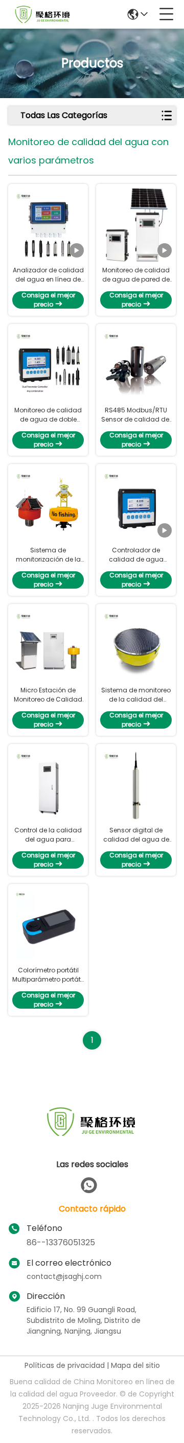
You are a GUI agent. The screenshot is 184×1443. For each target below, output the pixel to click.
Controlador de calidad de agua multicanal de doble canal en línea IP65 (136, 555)
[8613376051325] (89, 1185)
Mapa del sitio (135, 1365)
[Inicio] (92, 1134)
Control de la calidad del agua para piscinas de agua (48, 835)
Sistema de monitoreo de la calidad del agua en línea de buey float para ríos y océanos (136, 695)
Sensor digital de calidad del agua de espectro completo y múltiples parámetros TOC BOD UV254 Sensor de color (136, 835)
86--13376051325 (61, 1242)
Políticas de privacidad (65, 1365)
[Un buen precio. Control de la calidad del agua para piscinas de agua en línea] (48, 785)
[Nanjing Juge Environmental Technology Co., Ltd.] (43, 14)
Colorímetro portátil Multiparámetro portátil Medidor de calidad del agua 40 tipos (48, 975)
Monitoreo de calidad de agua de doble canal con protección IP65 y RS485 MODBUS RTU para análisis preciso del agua (48, 415)
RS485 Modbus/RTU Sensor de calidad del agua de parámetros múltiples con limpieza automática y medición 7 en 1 (136, 415)
